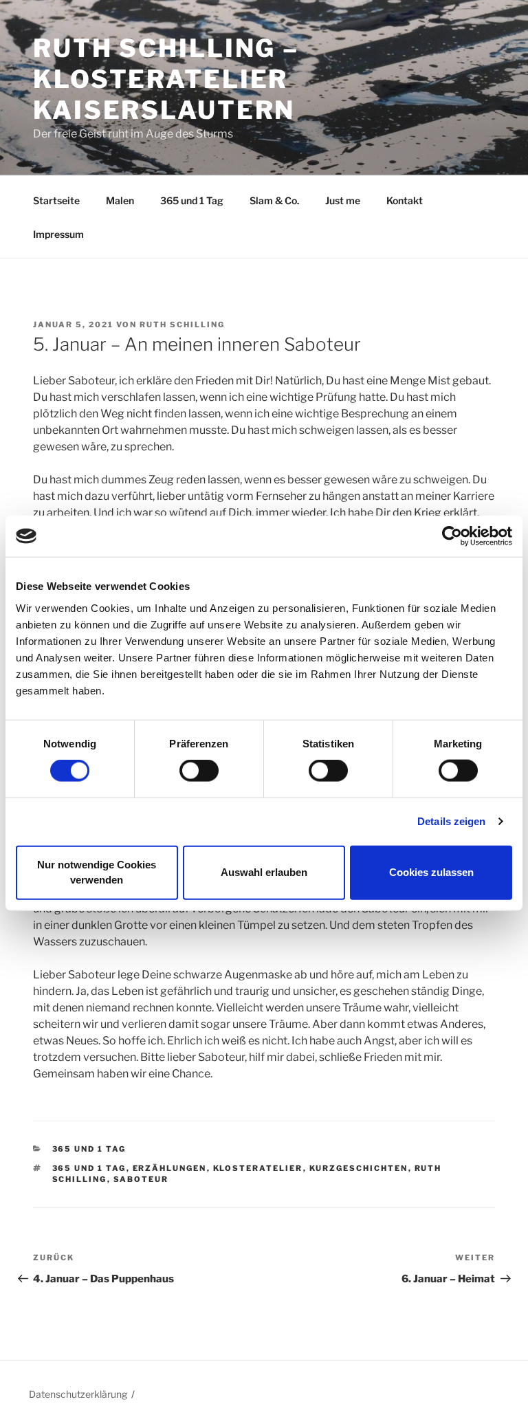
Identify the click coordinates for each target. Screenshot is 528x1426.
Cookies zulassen (431, 872)
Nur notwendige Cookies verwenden (96, 872)
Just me (342, 200)
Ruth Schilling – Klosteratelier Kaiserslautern (166, 79)
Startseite (56, 200)
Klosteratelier (258, 1168)
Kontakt (404, 200)
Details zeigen (451, 821)
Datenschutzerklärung (78, 1394)
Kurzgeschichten (358, 1168)
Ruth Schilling (182, 324)
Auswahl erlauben (264, 872)
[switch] (199, 771)
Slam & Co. (274, 200)
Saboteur (141, 1179)
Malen (120, 200)
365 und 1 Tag (191, 200)
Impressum (58, 234)
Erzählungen (170, 1168)
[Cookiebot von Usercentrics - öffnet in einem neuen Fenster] (452, 536)
